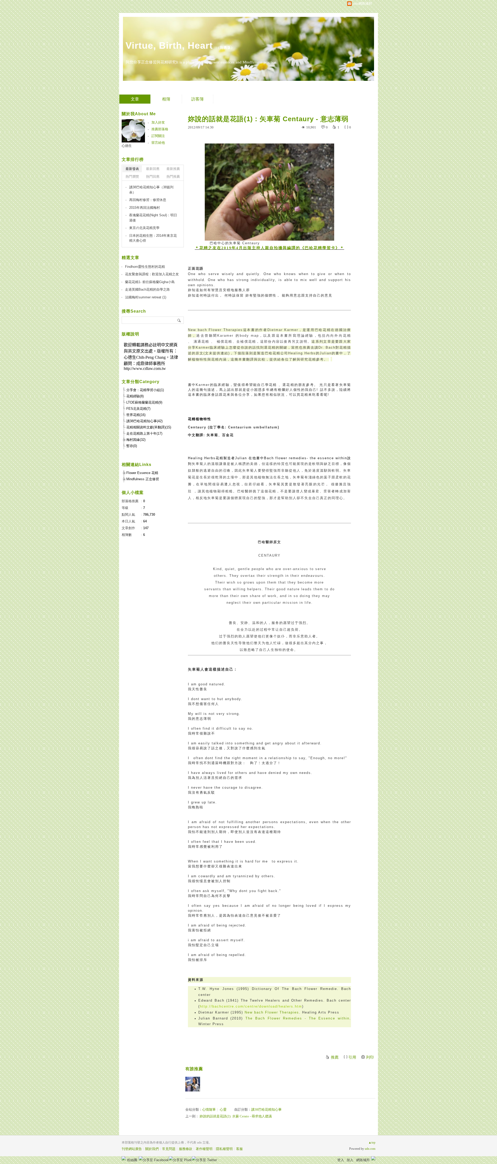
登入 (340, 1160)
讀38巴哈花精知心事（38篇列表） (151, 189)
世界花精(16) (135, 415)
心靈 (223, 1109)
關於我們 (152, 1149)
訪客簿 (197, 99)
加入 (350, 1160)
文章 (135, 99)
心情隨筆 (209, 1109)
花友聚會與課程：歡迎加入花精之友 (152, 274)
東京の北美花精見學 (144, 228)
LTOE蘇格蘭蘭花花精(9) (144, 402)
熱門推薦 (173, 176)
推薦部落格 (159, 129)
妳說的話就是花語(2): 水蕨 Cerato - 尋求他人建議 (236, 1116)
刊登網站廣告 (132, 1149)
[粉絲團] (124, 1158)
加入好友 (158, 122)
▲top (371, 1142)
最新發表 (132, 169)
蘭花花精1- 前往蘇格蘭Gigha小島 (150, 282)
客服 (239, 1149)
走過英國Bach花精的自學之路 (147, 289)
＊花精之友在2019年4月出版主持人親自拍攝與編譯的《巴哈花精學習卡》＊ (269, 248)
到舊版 (225, 47)
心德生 (127, 146)
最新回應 (152, 169)
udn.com (370, 1149)
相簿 (166, 99)
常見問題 (169, 1149)
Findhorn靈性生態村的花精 (145, 267)
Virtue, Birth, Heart (169, 45)
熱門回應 (152, 176)
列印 (370, 1057)
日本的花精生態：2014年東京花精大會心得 (153, 238)
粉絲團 (132, 1160)
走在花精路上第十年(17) (144, 433)
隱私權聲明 (224, 1149)
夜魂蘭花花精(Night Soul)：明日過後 (153, 217)
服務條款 (185, 1149)
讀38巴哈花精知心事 (266, 1109)
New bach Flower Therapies (272, 1012)
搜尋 (179, 320)
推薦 (335, 1057)
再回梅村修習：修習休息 (147, 200)
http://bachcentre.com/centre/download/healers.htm (251, 1006)
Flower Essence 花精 (142, 473)
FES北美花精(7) (138, 409)
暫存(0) (131, 446)
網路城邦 (363, 1160)
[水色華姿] (192, 1084)
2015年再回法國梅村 (144, 208)
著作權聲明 (204, 1149)
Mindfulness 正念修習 (142, 479)
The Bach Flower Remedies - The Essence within (297, 1018)
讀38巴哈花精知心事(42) (144, 421)
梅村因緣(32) (135, 440)
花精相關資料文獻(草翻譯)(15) (148, 427)
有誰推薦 (194, 1069)
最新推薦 (173, 169)
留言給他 (158, 143)
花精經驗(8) (135, 396)
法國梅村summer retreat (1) (145, 297)
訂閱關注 (158, 136)
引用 (352, 1057)
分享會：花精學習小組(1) (145, 390)
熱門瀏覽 (132, 176)
